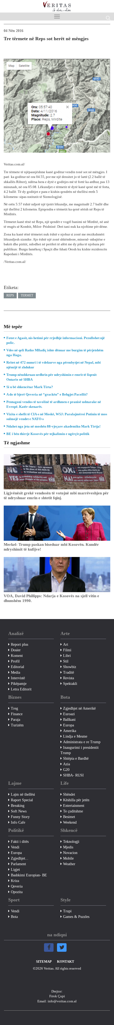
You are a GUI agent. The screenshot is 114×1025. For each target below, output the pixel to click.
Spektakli (70, 684)
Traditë (68, 672)
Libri (67, 656)
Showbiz (69, 667)
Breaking (17, 806)
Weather (69, 864)
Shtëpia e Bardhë (76, 758)
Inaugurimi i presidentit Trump (79, 750)
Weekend (70, 822)
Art (65, 644)
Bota (14, 917)
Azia (66, 764)
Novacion (70, 853)
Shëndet (69, 794)
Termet (27, 295)
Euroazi (69, 714)
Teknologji (71, 842)
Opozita (17, 892)
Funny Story (20, 817)
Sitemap (44, 961)
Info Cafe (18, 822)
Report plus (19, 644)
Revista (68, 678)
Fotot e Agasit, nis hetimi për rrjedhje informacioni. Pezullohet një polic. (55, 340)
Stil (65, 661)
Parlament (18, 864)
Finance (17, 714)
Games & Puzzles (76, 917)
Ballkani (69, 720)
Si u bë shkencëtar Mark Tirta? (29, 387)
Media (15, 672)
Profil (15, 661)
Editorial (17, 667)
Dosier (16, 650)
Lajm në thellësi (23, 794)
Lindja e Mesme (75, 736)
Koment (17, 656)
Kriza (15, 881)
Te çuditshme (73, 811)
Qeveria (17, 886)
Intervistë (18, 678)
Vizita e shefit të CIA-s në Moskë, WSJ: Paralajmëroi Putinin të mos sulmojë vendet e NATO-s (56, 416)
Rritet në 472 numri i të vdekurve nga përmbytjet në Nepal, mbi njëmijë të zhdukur (53, 364)
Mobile (68, 858)
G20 (66, 770)
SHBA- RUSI (73, 775)
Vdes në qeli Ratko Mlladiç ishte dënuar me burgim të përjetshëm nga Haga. (54, 352)
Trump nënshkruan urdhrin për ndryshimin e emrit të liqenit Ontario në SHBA (51, 377)
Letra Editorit (21, 689)
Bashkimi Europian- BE (29, 875)
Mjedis (68, 847)
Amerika (69, 731)
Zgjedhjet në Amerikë (79, 708)
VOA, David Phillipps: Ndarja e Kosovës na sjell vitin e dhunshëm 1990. (51, 598)
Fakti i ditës (20, 842)
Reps (10, 295)
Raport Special (22, 800)
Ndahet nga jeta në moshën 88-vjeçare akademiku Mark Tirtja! (53, 426)
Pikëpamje (19, 684)
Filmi (67, 650)
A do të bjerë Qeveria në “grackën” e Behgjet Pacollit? (47, 394)
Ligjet (15, 870)
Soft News (19, 811)
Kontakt (65, 961)
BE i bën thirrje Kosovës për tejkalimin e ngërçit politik (47, 434)
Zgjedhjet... (19, 858)
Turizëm (17, 725)
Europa (68, 725)
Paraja (15, 720)
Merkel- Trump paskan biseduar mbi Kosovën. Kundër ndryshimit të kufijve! (51, 546)
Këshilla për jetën (76, 800)
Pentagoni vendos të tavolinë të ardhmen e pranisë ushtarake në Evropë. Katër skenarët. (53, 404)
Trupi (67, 911)
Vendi (15, 847)
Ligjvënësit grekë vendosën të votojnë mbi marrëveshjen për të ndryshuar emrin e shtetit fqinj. (56, 495)
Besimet (69, 817)
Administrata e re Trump (81, 742)
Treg (14, 708)
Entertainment (73, 806)
